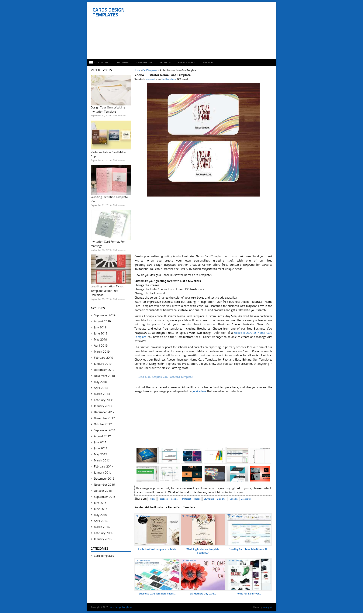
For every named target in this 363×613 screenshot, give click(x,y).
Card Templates (168, 79)
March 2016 (102, 527)
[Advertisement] (183, 47)
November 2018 (104, 376)
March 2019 (102, 351)
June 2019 (100, 333)
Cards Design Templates (109, 12)
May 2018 (100, 382)
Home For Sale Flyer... (249, 593)
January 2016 (103, 539)
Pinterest (186, 499)
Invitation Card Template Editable (157, 549)
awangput (267, 607)
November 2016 (104, 484)
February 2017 (103, 466)
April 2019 (101, 345)
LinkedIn (233, 499)
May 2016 (100, 515)
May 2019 (100, 339)
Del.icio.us (246, 499)
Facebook (163, 499)
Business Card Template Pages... (157, 593)
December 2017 (104, 412)
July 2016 (100, 503)
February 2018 (103, 400)
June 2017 (100, 448)
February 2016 (103, 533)
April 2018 (101, 388)
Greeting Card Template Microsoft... (249, 549)
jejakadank (150, 79)
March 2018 (102, 394)
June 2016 (100, 509)
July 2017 (100, 442)
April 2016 (101, 521)
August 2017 (102, 436)
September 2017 (105, 430)
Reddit (197, 499)
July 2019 (100, 327)
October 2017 (103, 424)
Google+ (175, 499)
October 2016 (103, 490)
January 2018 (103, 406)
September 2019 (105, 315)
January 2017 (103, 472)
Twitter (152, 499)
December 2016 (104, 478)
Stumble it (209, 499)
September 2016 (105, 496)
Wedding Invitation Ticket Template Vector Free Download (107, 291)
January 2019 (103, 363)
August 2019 (102, 321)
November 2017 (104, 418)
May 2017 (100, 454)
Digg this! (221, 499)
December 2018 (104, 370)
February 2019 (103, 357)
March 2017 (102, 460)
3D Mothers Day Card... (203, 593)
